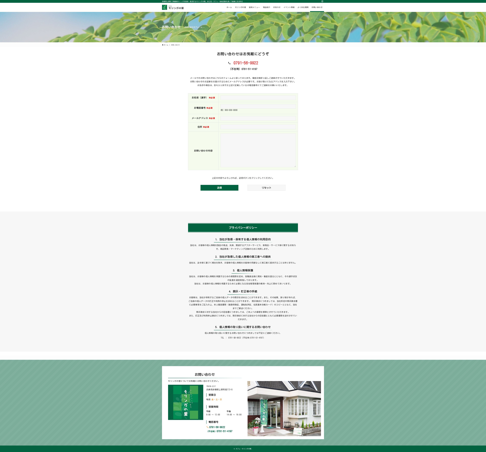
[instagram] (322, 1)
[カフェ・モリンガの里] (173, 7)
